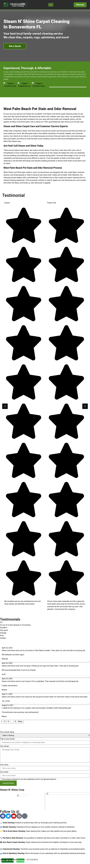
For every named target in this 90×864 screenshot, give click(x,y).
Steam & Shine (19, 860)
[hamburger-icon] (50, 4)
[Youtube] (13, 816)
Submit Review (8, 783)
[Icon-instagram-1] (24, 816)
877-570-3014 (32, 860)
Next (20, 721)
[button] (85, 406)
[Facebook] (2, 816)
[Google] (19, 816)
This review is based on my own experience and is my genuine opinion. (29, 779)
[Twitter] (8, 816)
